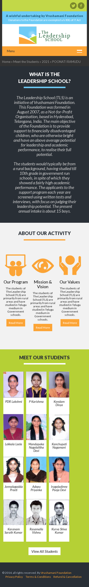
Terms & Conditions (38, 576)
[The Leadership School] (44, 35)
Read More (16, 323)
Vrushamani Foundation (56, 572)
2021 (45, 62)
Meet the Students (26, 62)
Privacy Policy (14, 576)
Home (6, 62)
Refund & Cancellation (67, 576)
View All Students (44, 551)
